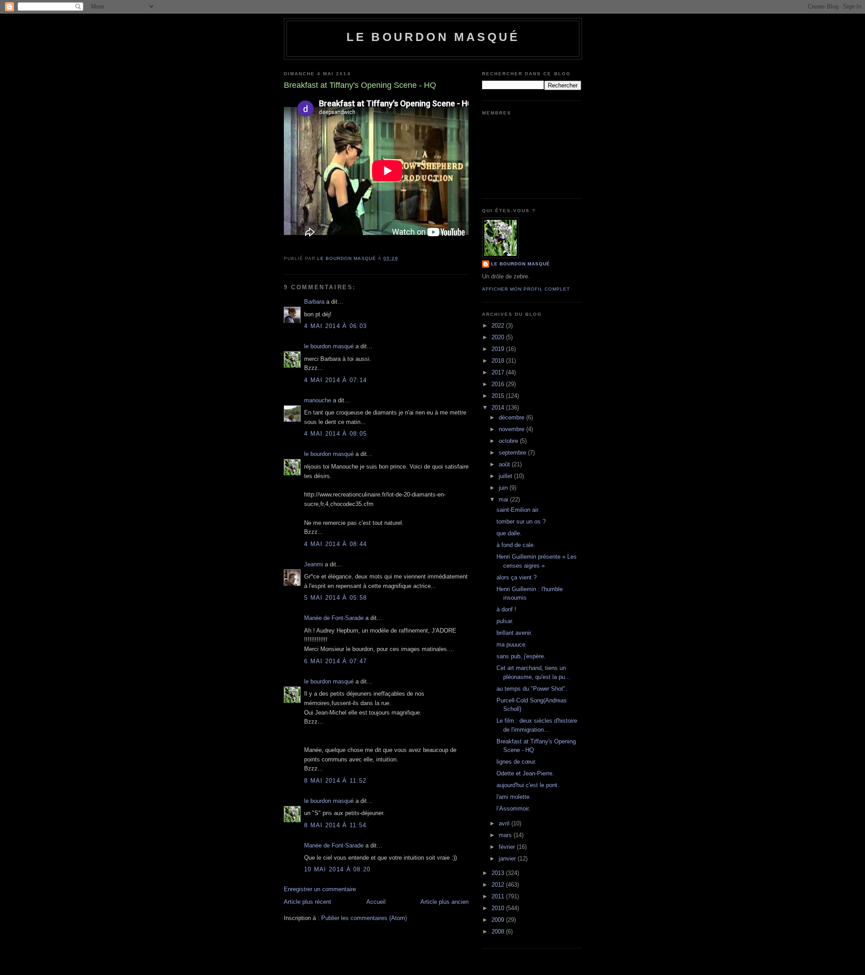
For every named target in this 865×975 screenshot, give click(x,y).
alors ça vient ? (516, 577)
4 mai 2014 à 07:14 (335, 380)
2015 (499, 395)
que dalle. (509, 533)
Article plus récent (307, 901)
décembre (512, 417)
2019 (499, 349)
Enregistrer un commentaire (320, 889)
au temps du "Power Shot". (531, 688)
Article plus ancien (444, 901)
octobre (509, 440)
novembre (512, 429)
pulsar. (505, 621)
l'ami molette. (513, 796)
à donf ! (506, 609)
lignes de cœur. (516, 761)
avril (505, 823)
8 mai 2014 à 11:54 (335, 825)
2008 (499, 931)
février (508, 846)
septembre (513, 452)
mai (504, 499)
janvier (508, 858)
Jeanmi (313, 564)
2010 (499, 908)
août (505, 464)
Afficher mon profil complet (526, 289)
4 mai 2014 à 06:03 (335, 326)
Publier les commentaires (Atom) (364, 918)
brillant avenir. (514, 632)
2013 (499, 873)
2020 (499, 337)
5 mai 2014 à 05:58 (335, 597)
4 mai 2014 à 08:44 (335, 544)
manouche (317, 400)
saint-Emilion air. (518, 509)
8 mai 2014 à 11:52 (335, 780)
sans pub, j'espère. (521, 656)
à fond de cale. (515, 545)
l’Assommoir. (513, 808)
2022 (499, 325)
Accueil (376, 901)
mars (506, 835)
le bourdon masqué (432, 37)
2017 (499, 372)
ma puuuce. (511, 644)
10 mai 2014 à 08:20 (337, 869)
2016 (499, 384)
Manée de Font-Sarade (334, 618)
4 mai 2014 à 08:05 (335, 433)
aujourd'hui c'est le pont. (527, 785)
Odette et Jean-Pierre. (525, 773)
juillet (506, 476)
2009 (499, 919)
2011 (499, 896)
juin (504, 487)
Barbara (314, 301)
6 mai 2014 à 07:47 (335, 661)
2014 (499, 407)
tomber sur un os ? (521, 521)
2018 (499, 360)
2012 (499, 884)
